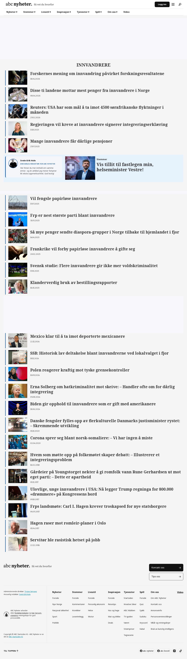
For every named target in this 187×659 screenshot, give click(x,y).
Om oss (112, 11)
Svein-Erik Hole (25, 594)
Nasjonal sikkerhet (60, 610)
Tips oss (155, 576)
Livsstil (45, 11)
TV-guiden (128, 616)
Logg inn (162, 4)
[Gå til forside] (79, 4)
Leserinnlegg (77, 616)
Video (126, 11)
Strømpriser (129, 629)
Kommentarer (78, 604)
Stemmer (28, 11)
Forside (55, 598)
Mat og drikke (114, 616)
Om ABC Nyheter (158, 598)
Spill (97, 11)
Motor (91, 616)
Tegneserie (128, 635)
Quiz (142, 604)
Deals (110, 622)
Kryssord (143, 622)
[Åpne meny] (173, 4)
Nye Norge (57, 604)
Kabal (142, 629)
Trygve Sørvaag (31, 591)
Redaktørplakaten (21, 613)
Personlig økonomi (96, 604)
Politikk (55, 622)
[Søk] (179, 4)
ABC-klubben (129, 610)
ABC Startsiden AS (16, 637)
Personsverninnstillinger (161, 616)
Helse (90, 610)
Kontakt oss (157, 567)
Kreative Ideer (130, 604)
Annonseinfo (156, 610)
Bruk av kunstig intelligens (162, 629)
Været (126, 622)
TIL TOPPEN (10, 651)
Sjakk (142, 610)
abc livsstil (164, 651)
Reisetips (112, 604)
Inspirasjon (63, 11)
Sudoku (143, 616)
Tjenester (82, 11)
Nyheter (11, 11)
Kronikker (76, 610)
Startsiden (128, 598)
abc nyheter (148, 651)
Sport (54, 616)
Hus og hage (113, 610)
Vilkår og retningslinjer (160, 622)
